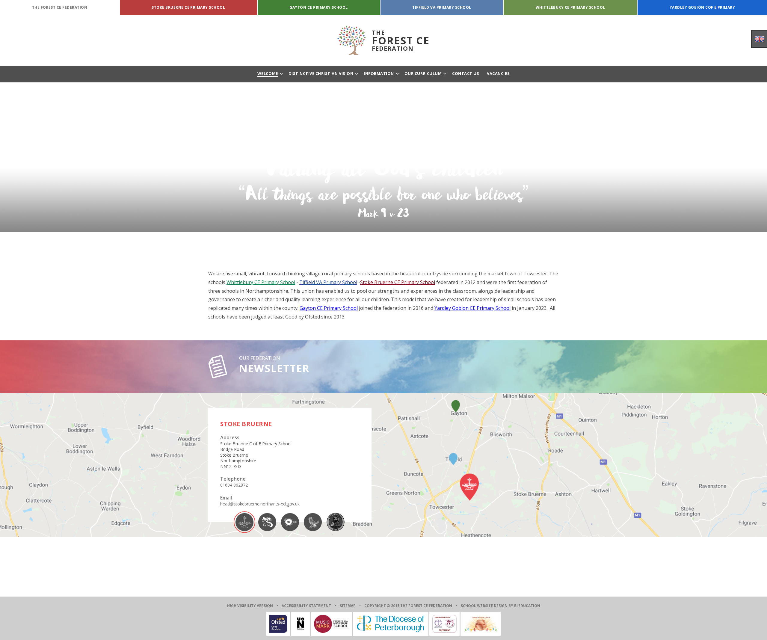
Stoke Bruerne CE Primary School (397, 282)
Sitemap (348, 605)
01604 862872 (234, 485)
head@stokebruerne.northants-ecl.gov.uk (260, 504)
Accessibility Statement (306, 605)
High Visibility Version (250, 605)
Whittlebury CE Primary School (261, 282)
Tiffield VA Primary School (328, 282)
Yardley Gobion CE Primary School (472, 308)
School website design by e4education (500, 605)
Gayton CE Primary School (329, 308)
